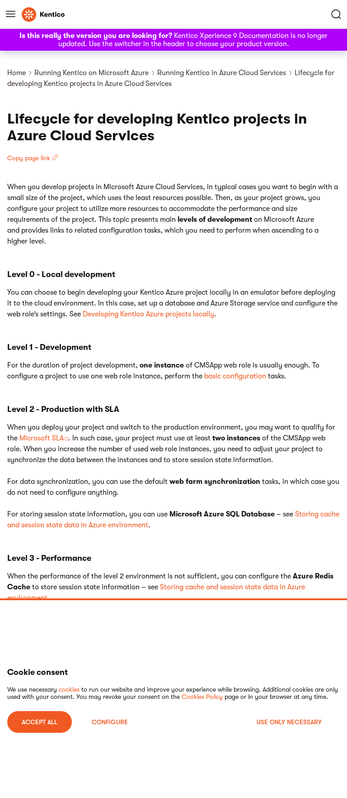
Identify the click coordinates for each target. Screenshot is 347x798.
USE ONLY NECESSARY (289, 722)
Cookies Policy (202, 696)
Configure (110, 722)
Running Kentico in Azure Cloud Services (221, 73)
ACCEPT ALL (39, 722)
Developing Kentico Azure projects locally (148, 314)
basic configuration (235, 376)
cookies (69, 689)
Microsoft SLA (41, 438)
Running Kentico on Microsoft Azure (91, 73)
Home (16, 73)
